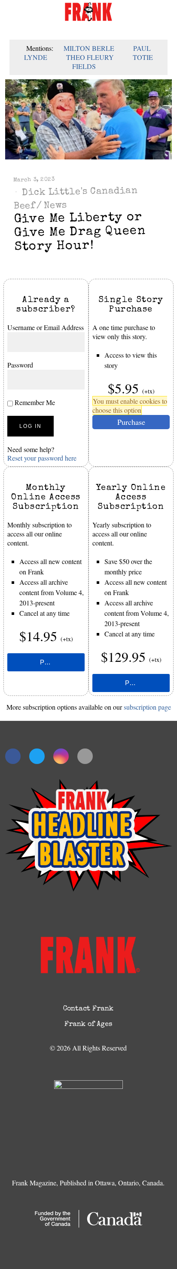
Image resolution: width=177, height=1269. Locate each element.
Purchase (131, 422)
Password (20, 364)
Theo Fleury (90, 57)
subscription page (147, 706)
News (55, 206)
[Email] (85, 756)
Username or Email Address (45, 327)
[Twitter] (37, 756)
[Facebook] (13, 756)
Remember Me (34, 402)
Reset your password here (41, 457)
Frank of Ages (88, 1024)
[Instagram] (61, 756)
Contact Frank (88, 1009)
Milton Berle (89, 48)
